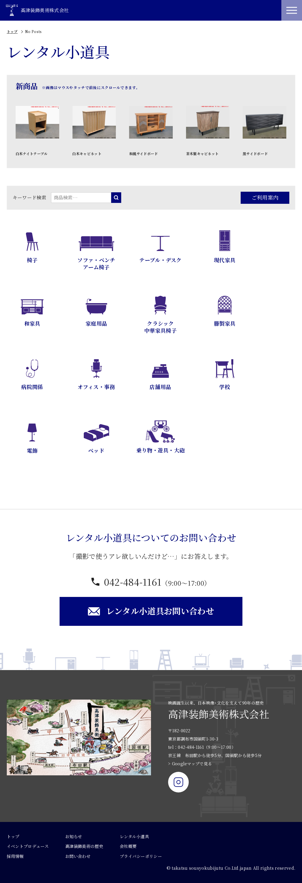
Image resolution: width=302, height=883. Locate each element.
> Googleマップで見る (190, 764)
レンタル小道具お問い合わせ (160, 611)
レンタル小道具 (134, 836)
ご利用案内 (265, 197)
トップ (12, 31)
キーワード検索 (29, 197)
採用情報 (15, 856)
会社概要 (128, 846)
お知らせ (73, 836)
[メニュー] (291, 10)
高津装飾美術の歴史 (84, 846)
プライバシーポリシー (141, 856)
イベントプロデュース (28, 846)
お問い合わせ (78, 856)
